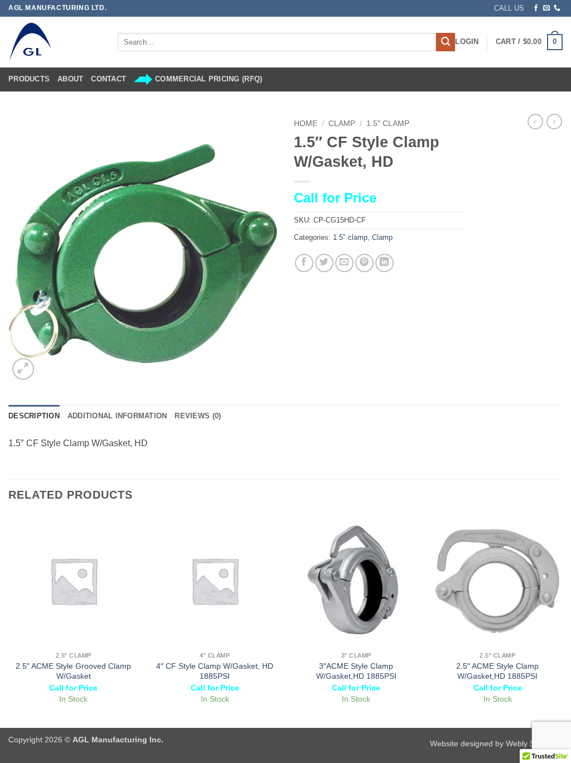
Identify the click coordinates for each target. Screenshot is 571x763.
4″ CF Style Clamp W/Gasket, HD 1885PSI (214, 671)
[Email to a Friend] (344, 263)
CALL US (509, 8)
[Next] (562, 620)
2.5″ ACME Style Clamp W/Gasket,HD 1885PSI (497, 671)
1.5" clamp (387, 123)
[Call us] (557, 8)
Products (29, 79)
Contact (108, 79)
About (70, 79)
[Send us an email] (546, 8)
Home (305, 123)
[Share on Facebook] (304, 263)
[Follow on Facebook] (536, 8)
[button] (466, 42)
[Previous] (9, 620)
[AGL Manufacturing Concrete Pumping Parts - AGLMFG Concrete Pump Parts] (54, 42)
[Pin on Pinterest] (364, 263)
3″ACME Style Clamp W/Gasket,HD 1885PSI (356, 671)
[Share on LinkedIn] (384, 263)
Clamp (341, 123)
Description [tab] (34, 416)
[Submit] (445, 42)
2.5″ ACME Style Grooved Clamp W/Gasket (73, 671)
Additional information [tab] (117, 416)
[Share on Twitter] (324, 263)
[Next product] (535, 121)
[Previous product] (554, 121)
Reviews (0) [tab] (198, 416)
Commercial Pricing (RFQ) (208, 79)
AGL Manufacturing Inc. (117, 739)
